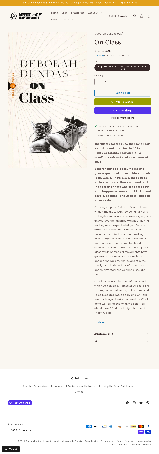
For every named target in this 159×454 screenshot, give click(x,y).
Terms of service (125, 441)
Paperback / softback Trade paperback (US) (122, 67)
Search (27, 386)
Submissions (41, 386)
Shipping (99, 55)
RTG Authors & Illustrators (81, 386)
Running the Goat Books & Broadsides (44, 441)
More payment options (122, 118)
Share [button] (101, 322)
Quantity (98, 75)
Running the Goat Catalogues (116, 386)
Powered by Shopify (72, 441)
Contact (79, 391)
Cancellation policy (141, 444)
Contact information (119, 444)
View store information (111, 135)
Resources (57, 386)
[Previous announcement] (8, 3)
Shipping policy (143, 441)
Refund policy (91, 441)
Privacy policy (107, 441)
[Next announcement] (150, 3)
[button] (94, 12)
